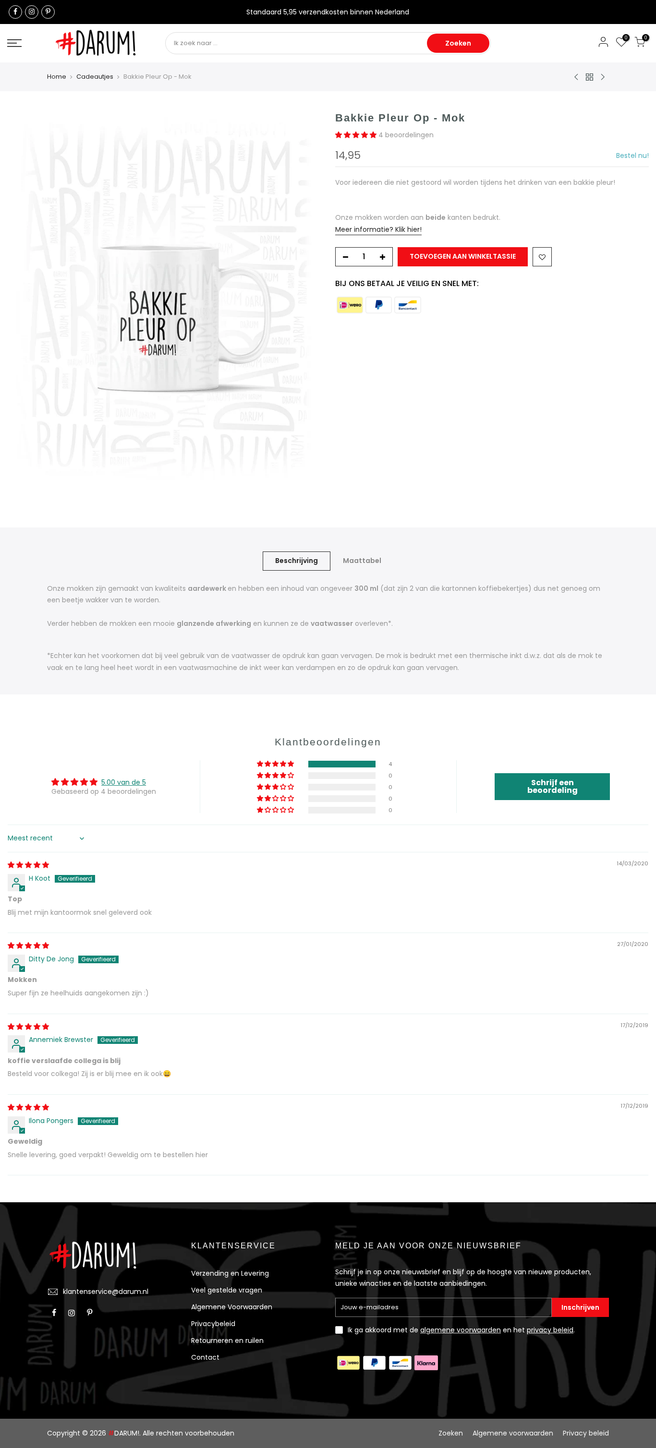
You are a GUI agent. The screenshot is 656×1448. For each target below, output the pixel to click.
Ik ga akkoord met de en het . (461, 1330)
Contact (205, 1357)
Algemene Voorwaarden (231, 1307)
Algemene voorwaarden (513, 1433)
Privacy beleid (586, 1433)
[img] (28, 865)
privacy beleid (550, 1330)
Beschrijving (296, 560)
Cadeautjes (94, 76)
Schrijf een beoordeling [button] (552, 786)
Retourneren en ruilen (227, 1340)
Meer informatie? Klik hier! (378, 229)
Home (56, 76)
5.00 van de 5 (123, 782)
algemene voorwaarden (460, 1330)
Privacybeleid (213, 1323)
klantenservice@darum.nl (105, 1291)
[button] (356, 135)
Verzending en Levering (230, 1273)
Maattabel (362, 560)
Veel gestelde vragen (226, 1290)
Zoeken (458, 43)
